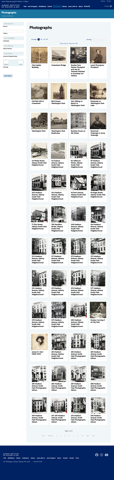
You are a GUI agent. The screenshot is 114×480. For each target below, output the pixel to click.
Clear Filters (7, 76)
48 (38, 39)
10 (82, 436)
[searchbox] (13, 31)
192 (47, 39)
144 (44, 39)
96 (41, 39)
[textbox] (99, 40)
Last (94, 436)
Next (87, 436)
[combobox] (13, 31)
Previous (50, 436)
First (43, 436)
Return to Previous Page (8, 16)
